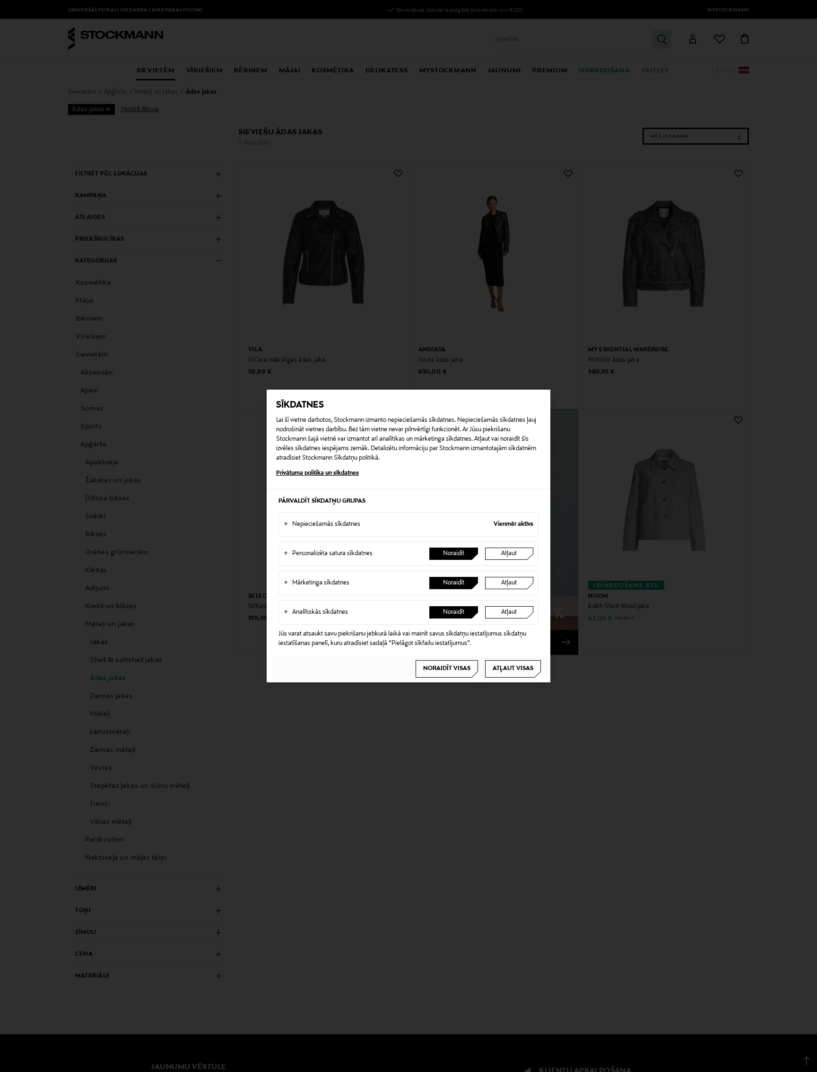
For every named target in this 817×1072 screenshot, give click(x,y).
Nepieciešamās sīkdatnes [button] (322, 524)
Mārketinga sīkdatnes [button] (316, 583)
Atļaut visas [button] (513, 668)
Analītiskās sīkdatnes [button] (316, 612)
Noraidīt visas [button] (446, 668)
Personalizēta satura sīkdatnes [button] (328, 553)
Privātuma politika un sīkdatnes (317, 473)
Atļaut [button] (509, 553)
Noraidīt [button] (453, 553)
